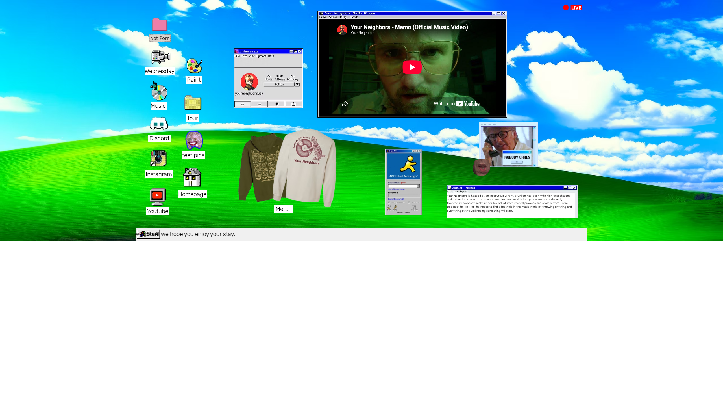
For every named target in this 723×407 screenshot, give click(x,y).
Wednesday (160, 71)
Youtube (157, 211)
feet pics (193, 155)
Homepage (192, 194)
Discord (159, 138)
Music (158, 105)
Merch (284, 208)
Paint (194, 79)
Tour (192, 118)
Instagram (159, 174)
